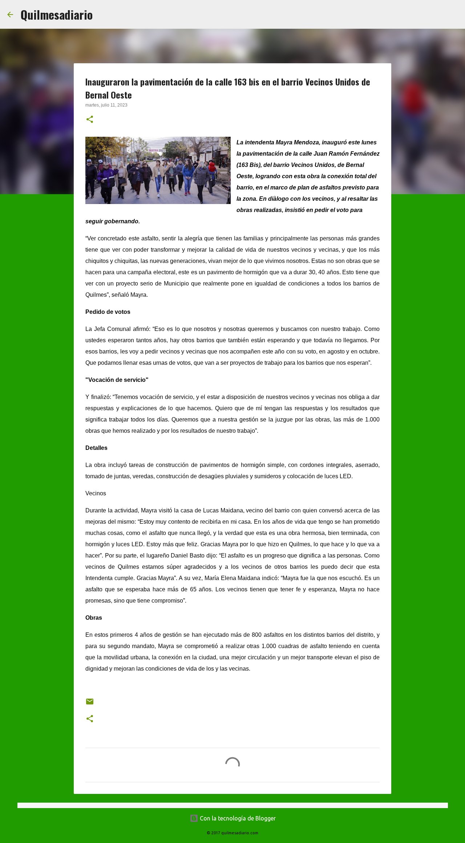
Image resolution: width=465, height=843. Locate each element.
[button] (89, 120)
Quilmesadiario (56, 14)
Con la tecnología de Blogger (237, 818)
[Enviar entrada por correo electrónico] (89, 704)
